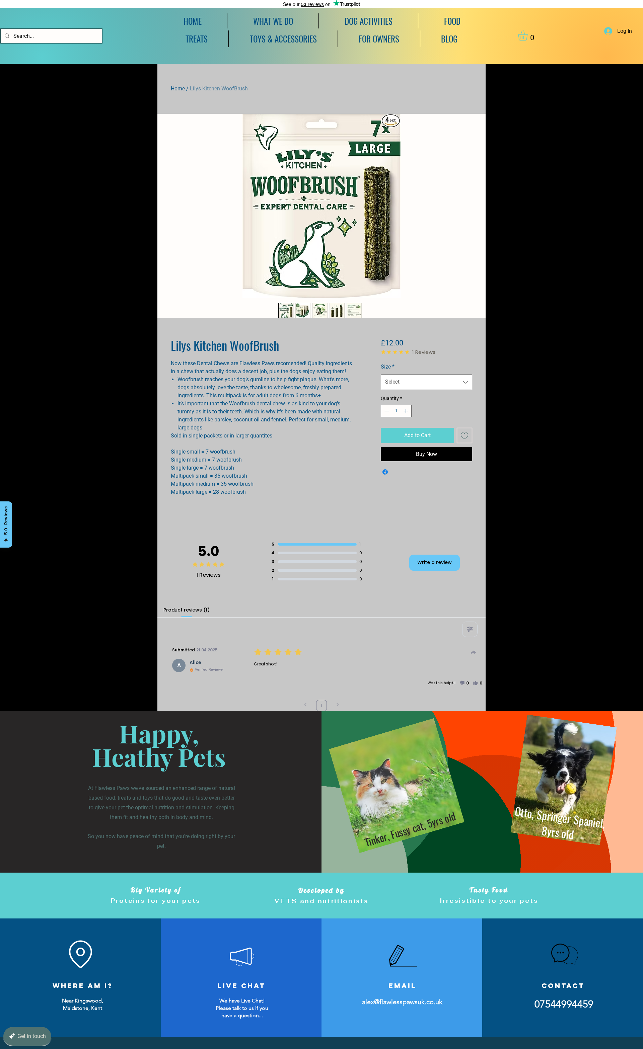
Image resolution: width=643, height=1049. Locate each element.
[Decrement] (386, 411)
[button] (368, 20)
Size (388, 367)
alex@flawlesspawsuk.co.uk (402, 1002)
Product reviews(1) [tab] (186, 610)
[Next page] (337, 705)
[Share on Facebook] (385, 472)
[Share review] (474, 652)
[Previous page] (305, 705)
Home (178, 88)
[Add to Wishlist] (464, 435)
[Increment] (406, 411)
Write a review (434, 562)
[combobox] (426, 382)
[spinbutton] (396, 411)
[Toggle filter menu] (470, 629)
